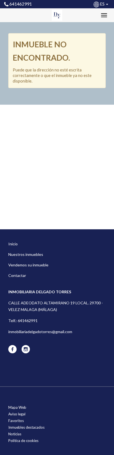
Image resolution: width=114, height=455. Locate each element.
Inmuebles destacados (26, 427)
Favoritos (16, 420)
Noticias (14, 434)
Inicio (13, 243)
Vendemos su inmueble (28, 265)
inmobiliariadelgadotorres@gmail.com (40, 331)
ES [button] (102, 3)
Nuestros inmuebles (25, 254)
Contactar (17, 275)
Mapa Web (17, 407)
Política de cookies (23, 440)
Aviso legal (16, 414)
